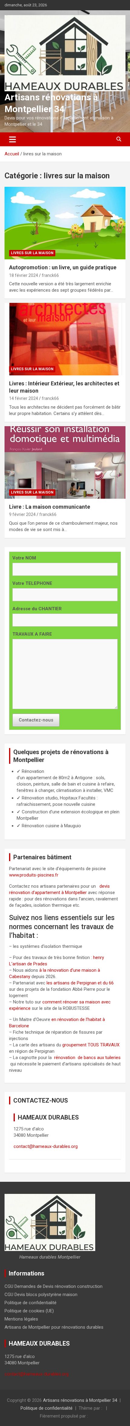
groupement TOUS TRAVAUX (90, 1045)
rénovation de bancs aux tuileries (87, 1057)
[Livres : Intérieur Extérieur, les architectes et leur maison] (65, 339)
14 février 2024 (23, 398)
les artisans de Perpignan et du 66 (80, 983)
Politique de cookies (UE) (29, 1311)
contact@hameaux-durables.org (46, 1146)
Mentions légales (21, 1319)
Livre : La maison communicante (49, 507)
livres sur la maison (32, 253)
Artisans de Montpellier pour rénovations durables (54, 1327)
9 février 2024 (22, 514)
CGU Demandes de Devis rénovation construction (53, 1286)
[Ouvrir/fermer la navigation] (13, 139)
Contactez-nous (36, 720)
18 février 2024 (23, 275)
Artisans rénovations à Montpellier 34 (80, 1400)
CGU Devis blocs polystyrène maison (41, 1294)
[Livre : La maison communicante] (65, 462)
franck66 (50, 275)
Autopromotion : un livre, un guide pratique (62, 267)
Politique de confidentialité (31, 1302)
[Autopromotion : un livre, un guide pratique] (65, 223)
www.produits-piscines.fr (33, 875)
